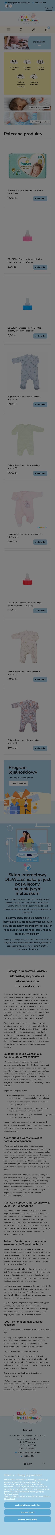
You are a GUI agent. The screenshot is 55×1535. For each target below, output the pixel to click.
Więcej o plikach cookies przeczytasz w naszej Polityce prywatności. (27, 1497)
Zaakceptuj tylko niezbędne (27, 1505)
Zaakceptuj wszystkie (27, 1519)
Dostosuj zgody (27, 1512)
